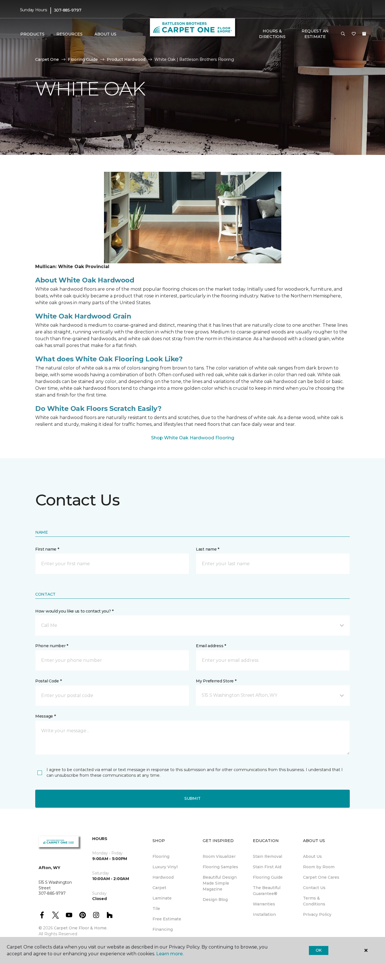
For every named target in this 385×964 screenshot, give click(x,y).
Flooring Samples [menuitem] (220, 866)
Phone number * (51, 646)
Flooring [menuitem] (160, 856)
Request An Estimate (315, 33)
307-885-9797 (67, 10)
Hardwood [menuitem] (163, 877)
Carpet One (47, 59)
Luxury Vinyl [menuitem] (165, 866)
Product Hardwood (126, 59)
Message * (45, 716)
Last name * (207, 549)
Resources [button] (69, 34)
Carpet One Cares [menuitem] (321, 877)
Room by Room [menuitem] (319, 866)
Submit (192, 798)
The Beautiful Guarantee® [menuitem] (266, 890)
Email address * (211, 646)
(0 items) (364, 34)
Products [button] (32, 34)
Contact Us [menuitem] (314, 887)
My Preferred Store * (216, 681)
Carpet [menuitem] (159, 887)
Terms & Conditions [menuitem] (314, 901)
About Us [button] (105, 34)
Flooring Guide (83, 59)
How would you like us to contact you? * (74, 611)
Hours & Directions (272, 33)
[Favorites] (353, 34)
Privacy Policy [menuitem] (317, 914)
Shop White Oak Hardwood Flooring (192, 437)
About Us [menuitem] (312, 856)
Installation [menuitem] (264, 914)
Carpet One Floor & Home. (80, 927)
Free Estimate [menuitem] (166, 918)
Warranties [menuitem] (264, 904)
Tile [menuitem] (156, 908)
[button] (343, 34)
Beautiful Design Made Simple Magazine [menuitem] (220, 883)
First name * (47, 549)
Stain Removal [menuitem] (267, 856)
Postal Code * (48, 681)
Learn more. (169, 953)
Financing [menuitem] (162, 929)
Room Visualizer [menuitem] (219, 856)
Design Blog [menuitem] (215, 899)
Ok (319, 950)
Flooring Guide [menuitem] (268, 877)
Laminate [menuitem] (162, 898)
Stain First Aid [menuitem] (267, 866)
